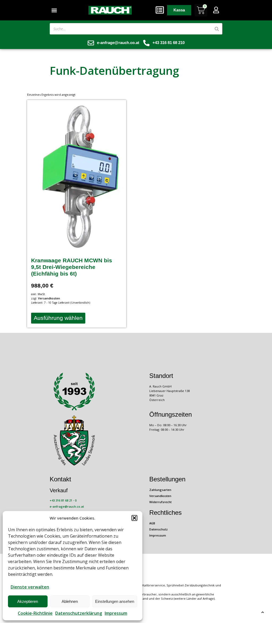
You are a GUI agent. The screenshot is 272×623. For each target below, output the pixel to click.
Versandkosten (49, 298)
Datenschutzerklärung (78, 613)
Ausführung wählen (58, 318)
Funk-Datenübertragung (114, 70)
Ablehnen (70, 601)
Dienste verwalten (30, 587)
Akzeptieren (27, 601)
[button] (134, 518)
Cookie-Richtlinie (35, 613)
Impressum (116, 613)
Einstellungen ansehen (114, 601)
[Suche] (216, 28)
